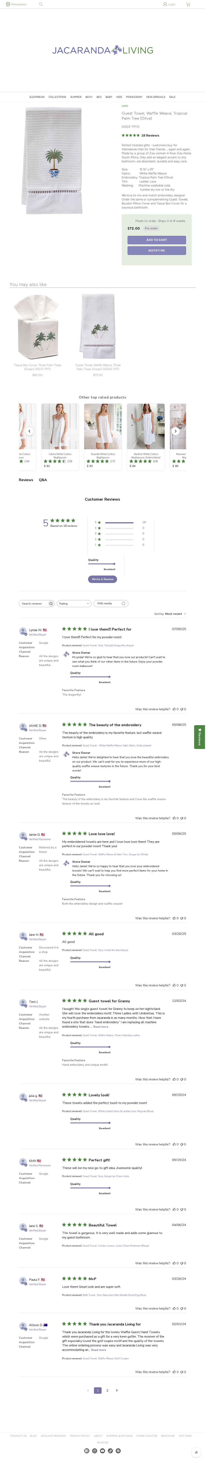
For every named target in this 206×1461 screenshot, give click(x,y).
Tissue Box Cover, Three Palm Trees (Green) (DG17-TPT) (37, 367)
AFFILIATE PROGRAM (53, 1435)
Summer (75, 96)
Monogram (134, 96)
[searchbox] (33, 603)
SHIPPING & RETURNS (119, 1435)
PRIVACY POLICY (80, 1435)
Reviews (102, 1442)
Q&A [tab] (43, 479)
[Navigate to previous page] (88, 1390)
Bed (99, 96)
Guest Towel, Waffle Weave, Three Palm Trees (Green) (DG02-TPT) (98, 367)
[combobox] (74, 603)
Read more (100, 1027)
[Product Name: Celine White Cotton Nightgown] (60, 437)
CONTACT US (18, 1435)
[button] (41, 4)
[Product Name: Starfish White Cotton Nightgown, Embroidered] (145, 437)
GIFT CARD (185, 1435)
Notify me (156, 250)
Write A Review (102, 579)
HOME (125, 106)
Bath (88, 96)
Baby (109, 96)
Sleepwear (36, 96)
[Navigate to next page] (117, 1390)
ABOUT (98, 1435)
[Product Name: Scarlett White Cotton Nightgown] (102, 437)
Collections (57, 96)
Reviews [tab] (26, 479)
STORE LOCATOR (146, 1435)
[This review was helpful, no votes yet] (174, 709)
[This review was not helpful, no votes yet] (181, 709)
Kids (119, 96)
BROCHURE (168, 1435)
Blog (33, 1435)
